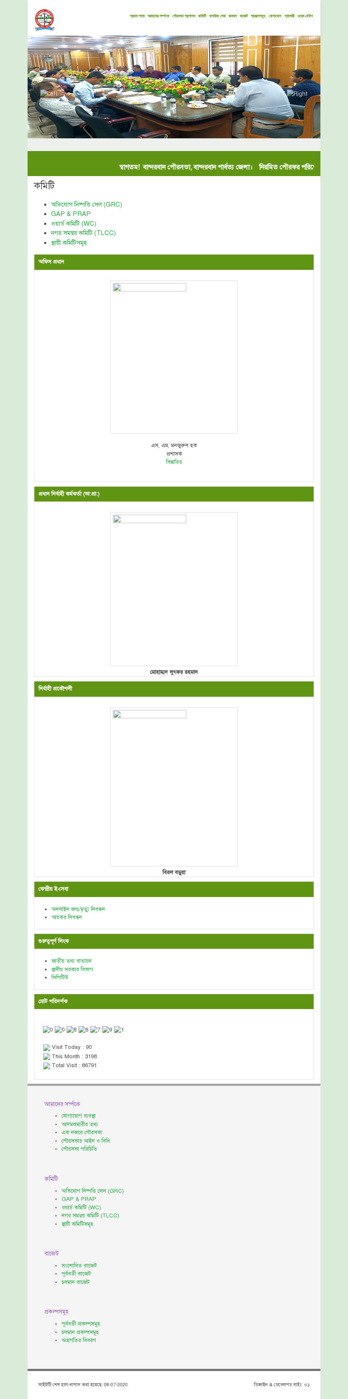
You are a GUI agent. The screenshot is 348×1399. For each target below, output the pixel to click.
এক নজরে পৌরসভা (82, 1132)
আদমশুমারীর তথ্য (80, 1124)
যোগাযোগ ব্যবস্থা (78, 1116)
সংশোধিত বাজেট (79, 1265)
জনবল (233, 16)
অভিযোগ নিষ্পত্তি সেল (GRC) (86, 204)
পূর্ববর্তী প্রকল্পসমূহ (81, 1323)
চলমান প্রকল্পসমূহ (80, 1332)
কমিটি (202, 16)
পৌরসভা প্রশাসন (183, 16)
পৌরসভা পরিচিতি (79, 1149)
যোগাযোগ (275, 16)
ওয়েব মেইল (305, 16)
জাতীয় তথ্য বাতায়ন (71, 961)
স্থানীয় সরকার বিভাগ (72, 969)
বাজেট (244, 16)
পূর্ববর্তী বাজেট (76, 1273)
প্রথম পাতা (137, 16)
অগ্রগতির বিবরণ (79, 1340)
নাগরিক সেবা (217, 16)
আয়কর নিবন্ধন (66, 917)
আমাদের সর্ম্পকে (158, 16)
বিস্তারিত (174, 462)
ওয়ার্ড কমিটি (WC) (73, 223)
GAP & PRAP (71, 214)
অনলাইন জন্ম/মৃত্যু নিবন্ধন (78, 909)
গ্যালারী (289, 16)
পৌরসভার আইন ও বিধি (86, 1141)
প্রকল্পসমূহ (258, 16)
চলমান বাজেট (76, 1282)
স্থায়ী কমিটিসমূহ (69, 243)
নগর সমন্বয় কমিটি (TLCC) (83, 233)
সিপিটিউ (59, 977)
